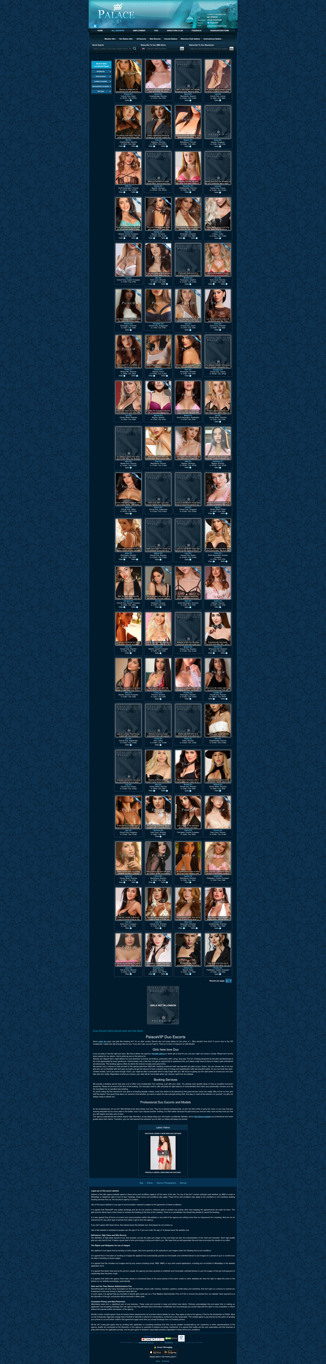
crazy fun (102, 1041)
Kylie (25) (188, 601)
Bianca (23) (158, 507)
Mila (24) (188, 232)
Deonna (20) (128, 232)
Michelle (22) (188, 278)
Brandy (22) (218, 968)
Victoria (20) (217, 830)
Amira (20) (188, 830)
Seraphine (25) (158, 324)
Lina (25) (128, 278)
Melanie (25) (188, 140)
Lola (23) (218, 94)
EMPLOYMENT (139, 30)
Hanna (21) (128, 369)
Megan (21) (188, 415)
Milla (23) (128, 186)
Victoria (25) (158, 369)
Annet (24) (218, 324)
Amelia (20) (218, 876)
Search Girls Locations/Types (101, 64)
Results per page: (217, 980)
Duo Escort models (202, 1116)
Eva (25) (158, 601)
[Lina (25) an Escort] (128, 259)
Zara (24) (218, 278)
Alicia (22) (128, 876)
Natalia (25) (158, 232)
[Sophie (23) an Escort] (218, 583)
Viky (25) (128, 830)
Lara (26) (128, 415)
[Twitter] (96, 26)
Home (158, 1361)
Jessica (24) (217, 922)
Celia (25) (158, 140)
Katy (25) (128, 647)
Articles (150, 1183)
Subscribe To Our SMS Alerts (153, 45)
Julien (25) (128, 553)
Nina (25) (158, 784)
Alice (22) (128, 461)
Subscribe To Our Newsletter (201, 45)
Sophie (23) (218, 601)
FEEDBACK (196, 30)
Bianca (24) (158, 647)
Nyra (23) (188, 369)
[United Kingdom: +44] (143, 48)
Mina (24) (128, 693)
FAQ (156, 30)
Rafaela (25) (217, 784)
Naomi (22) (158, 94)
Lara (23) (188, 553)
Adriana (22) (128, 324)
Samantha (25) (188, 186)
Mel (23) (128, 140)
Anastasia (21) (218, 461)
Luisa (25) (128, 968)
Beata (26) (218, 140)
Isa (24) (218, 415)
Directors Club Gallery (190, 39)
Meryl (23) (188, 94)
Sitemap (183, 1183)
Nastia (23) (158, 186)
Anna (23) (217, 232)
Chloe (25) (218, 553)
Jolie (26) (158, 922)
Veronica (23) (128, 601)
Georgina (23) (218, 370)
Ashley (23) (158, 693)
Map (141, 1183)
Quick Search (98, 45)
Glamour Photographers (166, 1183)
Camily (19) (188, 876)
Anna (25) (158, 461)
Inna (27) (188, 324)
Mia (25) (218, 507)
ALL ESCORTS (118, 30)
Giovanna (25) (158, 830)
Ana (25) (128, 922)
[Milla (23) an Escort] (128, 168)
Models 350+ (110, 39)
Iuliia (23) (188, 461)
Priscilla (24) (188, 693)
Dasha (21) (188, 739)
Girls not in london (163, 1005)
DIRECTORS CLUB (175, 30)
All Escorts (141, 39)
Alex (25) (218, 739)
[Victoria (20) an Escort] (218, 812)
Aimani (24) (218, 647)
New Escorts (155, 39)
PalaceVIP (214, 23)
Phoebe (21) (128, 94)
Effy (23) (158, 278)
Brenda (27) (188, 784)
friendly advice (158, 1053)
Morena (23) (158, 415)
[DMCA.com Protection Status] (171, 1338)
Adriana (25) (188, 968)
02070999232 (169, 1342)
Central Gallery (170, 39)
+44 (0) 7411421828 (214, 20)
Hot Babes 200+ (126, 39)
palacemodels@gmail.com (216, 25)
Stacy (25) (188, 922)
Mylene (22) (158, 553)
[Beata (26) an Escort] (218, 122)
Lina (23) (128, 785)
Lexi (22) (188, 507)
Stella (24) (128, 507)
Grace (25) (158, 876)
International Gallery (212, 39)
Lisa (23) (128, 739)
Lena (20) (217, 186)
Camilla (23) (218, 693)
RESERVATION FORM (219, 30)
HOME (100, 30)
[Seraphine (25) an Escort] (158, 305)
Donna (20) (158, 739)
